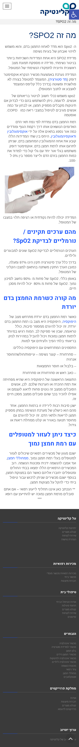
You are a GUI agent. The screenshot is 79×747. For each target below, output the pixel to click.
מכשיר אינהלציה (67, 643)
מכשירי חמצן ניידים (66, 654)
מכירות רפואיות (68, 573)
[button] (74, 15)
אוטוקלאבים (70, 677)
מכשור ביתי (70, 577)
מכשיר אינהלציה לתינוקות (63, 658)
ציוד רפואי (71, 669)
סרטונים (72, 617)
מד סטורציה (58, 79)
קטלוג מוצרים (69, 532)
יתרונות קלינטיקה (67, 528)
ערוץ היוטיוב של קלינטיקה (63, 739)
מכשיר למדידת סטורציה (64, 647)
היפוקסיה (69, 322)
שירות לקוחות (69, 535)
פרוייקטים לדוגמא (67, 709)
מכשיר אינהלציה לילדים (64, 662)
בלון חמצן (71, 650)
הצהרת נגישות (68, 539)
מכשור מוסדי (53, 573)
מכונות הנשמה (68, 665)
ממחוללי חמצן (17, 458)
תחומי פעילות (69, 605)
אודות (73, 698)
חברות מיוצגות (68, 580)
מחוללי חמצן (69, 673)
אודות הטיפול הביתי (66, 602)
